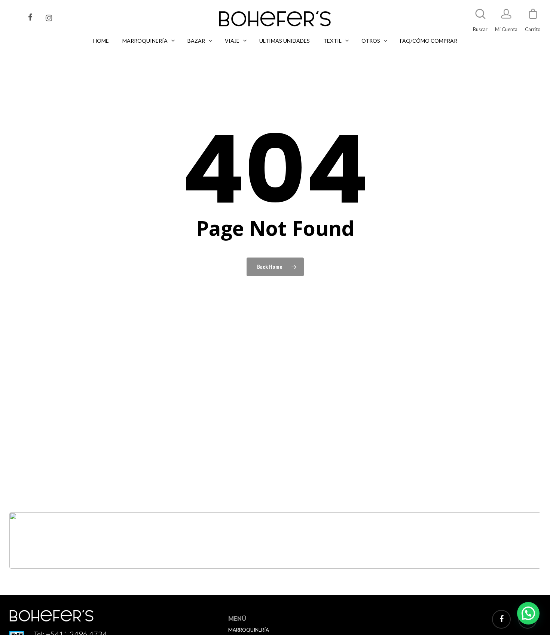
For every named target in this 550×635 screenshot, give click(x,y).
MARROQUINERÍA (248, 630)
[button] (528, 613)
